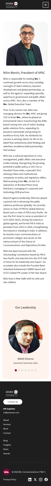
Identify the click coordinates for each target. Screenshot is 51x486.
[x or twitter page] (35, 479)
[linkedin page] (29, 479)
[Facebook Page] (46, 479)
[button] (16, 370)
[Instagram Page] (40, 479)
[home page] (11, 5)
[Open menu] (45, 5)
